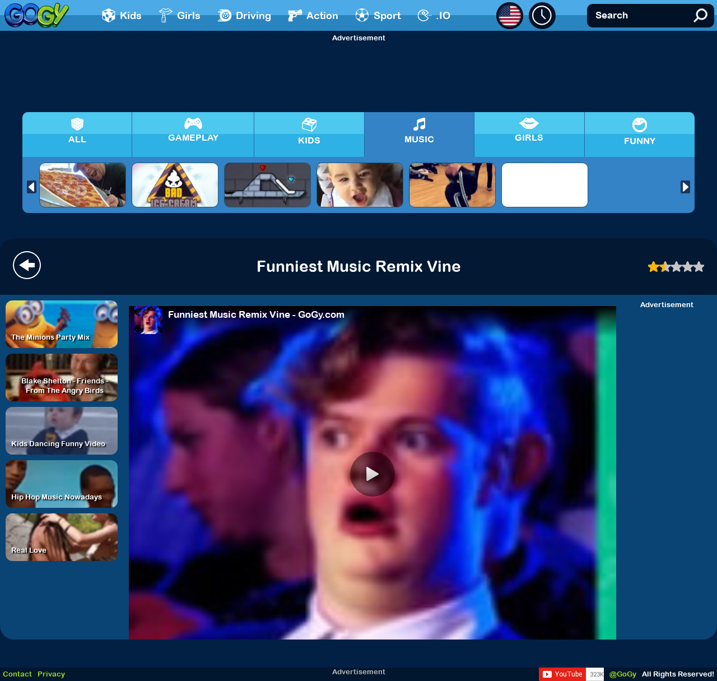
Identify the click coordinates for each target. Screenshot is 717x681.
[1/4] (687, 266)
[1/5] (699, 266)
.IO (443, 15)
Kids (131, 15)
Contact (17, 674)
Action (322, 15)
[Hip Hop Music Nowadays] (452, 185)
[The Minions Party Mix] (267, 185)
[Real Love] (359, 185)
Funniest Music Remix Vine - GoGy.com (256, 314)
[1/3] (676, 266)
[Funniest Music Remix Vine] (175, 185)
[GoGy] (36, 15)
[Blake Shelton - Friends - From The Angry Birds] (544, 185)
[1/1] (654, 266)
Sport (387, 15)
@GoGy (622, 674)
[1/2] (665, 266)
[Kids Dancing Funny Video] (82, 185)
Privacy (51, 674)
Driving (253, 15)
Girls (189, 15)
